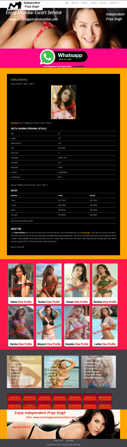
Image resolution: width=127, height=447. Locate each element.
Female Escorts (90, 405)
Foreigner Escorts (15, 405)
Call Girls (29, 405)
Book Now (14, 123)
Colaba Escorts (90, 397)
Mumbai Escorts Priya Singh (72, 445)
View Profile (24, 302)
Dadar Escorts (59, 405)
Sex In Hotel (14, 397)
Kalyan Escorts (75, 397)
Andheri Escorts (29, 397)
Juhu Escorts (44, 397)
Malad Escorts (45, 405)
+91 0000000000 (78, 66)
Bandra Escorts (60, 397)
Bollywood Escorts (105, 397)
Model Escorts (105, 405)
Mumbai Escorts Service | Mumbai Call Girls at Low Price (25, 5)
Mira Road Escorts (75, 405)
